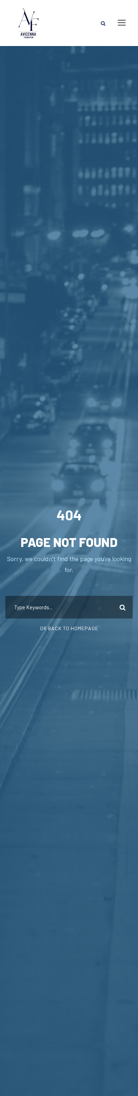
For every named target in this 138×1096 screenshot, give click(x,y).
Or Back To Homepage (69, 628)
